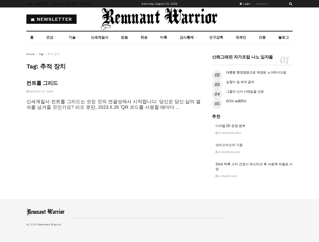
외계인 (241, 37)
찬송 (144, 37)
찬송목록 (71, 3)
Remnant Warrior (49, 224)
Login (246, 3)
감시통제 (187, 37)
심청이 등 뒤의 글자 (240, 82)
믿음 (124, 37)
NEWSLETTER (53, 19)
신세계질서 (99, 37)
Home (30, 54)
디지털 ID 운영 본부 (230, 126)
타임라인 (85, 3)
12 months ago (229, 133)
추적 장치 (53, 54)
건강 (49, 37)
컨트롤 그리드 (42, 83)
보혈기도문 (42, 3)
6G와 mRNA (236, 101)
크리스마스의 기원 (229, 145)
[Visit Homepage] (159, 19)
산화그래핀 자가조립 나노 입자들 (242, 57)
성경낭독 (57, 3)
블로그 (283, 37)
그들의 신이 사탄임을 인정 (245, 91)
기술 (72, 37)
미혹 (163, 37)
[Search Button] (290, 3)
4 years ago (227, 176)
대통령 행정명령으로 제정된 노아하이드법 (256, 72)
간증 (262, 37)
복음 (29, 3)
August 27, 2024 (41, 91)
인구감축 (216, 37)
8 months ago (229, 152)
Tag (41, 54)
